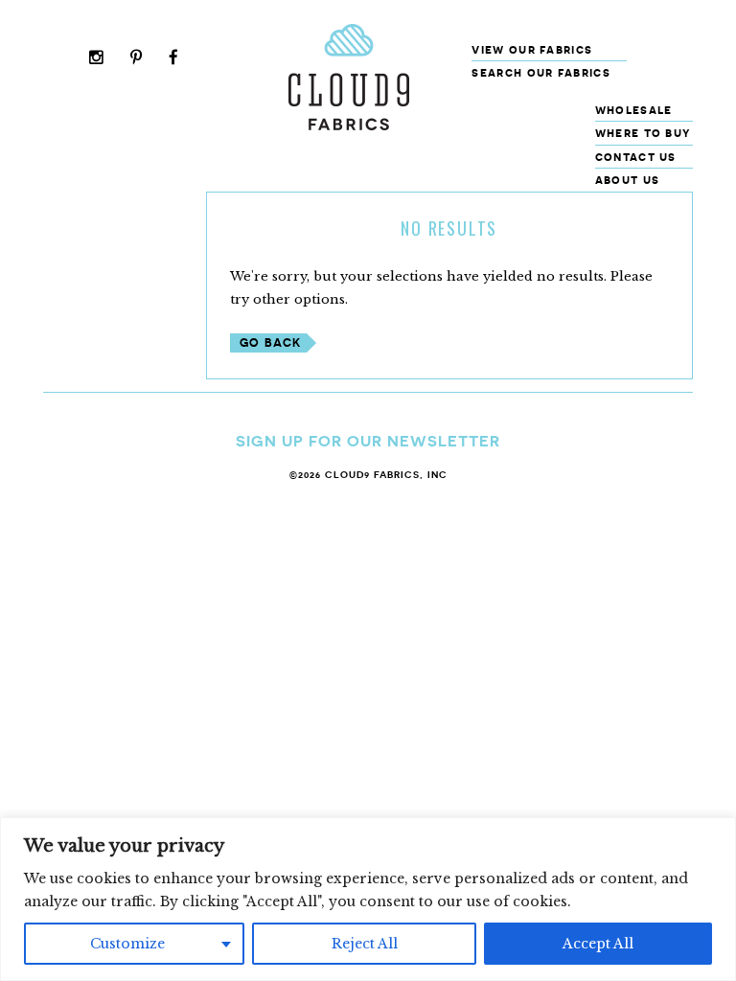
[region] (368, 899)
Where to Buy (643, 132)
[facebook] (174, 59)
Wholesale (634, 110)
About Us (627, 179)
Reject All (365, 943)
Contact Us (636, 156)
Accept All (598, 943)
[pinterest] (136, 59)
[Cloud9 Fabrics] (348, 126)
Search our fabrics (541, 72)
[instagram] (96, 59)
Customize (127, 943)
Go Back (270, 342)
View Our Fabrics (532, 49)
